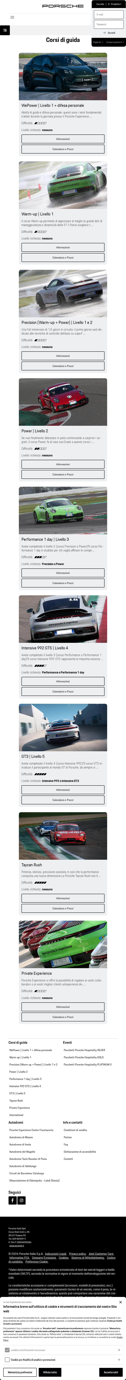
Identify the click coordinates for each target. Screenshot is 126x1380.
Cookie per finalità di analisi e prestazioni (33, 1359)
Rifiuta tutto (50, 1372)
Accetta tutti (111, 1372)
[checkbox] (7, 1350)
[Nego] (121, 1302)
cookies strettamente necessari (28, 1350)
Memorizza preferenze (20, 1372)
